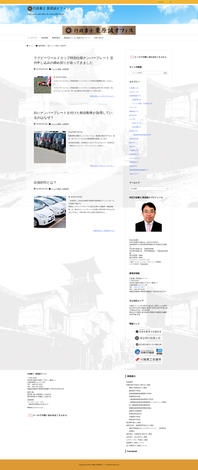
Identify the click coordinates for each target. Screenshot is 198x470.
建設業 (133, 166)
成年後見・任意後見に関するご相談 (139, 434)
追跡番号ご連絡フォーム (135, 443)
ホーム (30, 46)
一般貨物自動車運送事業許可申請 (141, 399)
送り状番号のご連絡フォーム (136, 445)
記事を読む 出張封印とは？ (104, 231)
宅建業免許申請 (134, 396)
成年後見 (133, 139)
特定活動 (136, 127)
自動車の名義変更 (135, 411)
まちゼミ (133, 92)
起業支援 (133, 154)
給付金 (133, 115)
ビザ (132, 119)
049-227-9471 (139, 287)
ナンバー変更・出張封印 (60, 69)
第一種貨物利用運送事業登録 (139, 405)
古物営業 (133, 162)
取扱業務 (129, 382)
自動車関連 (41, 46)
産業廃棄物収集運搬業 (138, 170)
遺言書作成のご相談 (133, 422)
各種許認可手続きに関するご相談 (138, 385)
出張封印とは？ (45, 182)
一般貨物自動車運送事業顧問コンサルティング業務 (147, 402)
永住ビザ (136, 123)
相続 (132, 143)
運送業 (133, 131)
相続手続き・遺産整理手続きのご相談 (140, 425)
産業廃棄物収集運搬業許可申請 (140, 393)
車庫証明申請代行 (135, 414)
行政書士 (133, 88)
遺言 (132, 146)
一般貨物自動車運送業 (141, 135)
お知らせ (133, 174)
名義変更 (136, 100)
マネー (133, 107)
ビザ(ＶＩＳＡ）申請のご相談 (137, 440)
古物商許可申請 (134, 417)
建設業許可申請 (134, 391)
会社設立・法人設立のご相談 (136, 437)
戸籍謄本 (133, 150)
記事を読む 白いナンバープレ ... (102, 166)
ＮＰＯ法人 (134, 158)
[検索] (170, 2)
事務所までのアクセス (35, 407)
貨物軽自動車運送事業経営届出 (140, 408)
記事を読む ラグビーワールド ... (102, 96)
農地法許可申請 (134, 419)
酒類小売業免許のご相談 (138, 388)
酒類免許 (133, 111)
